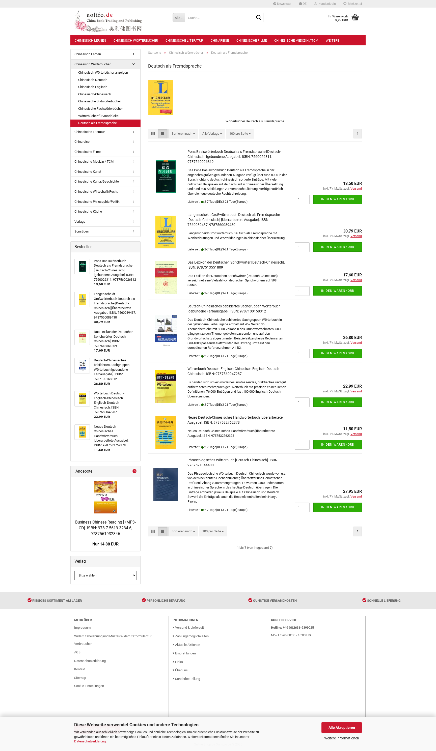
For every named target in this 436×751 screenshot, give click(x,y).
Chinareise (220, 40)
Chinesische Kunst (87, 172)
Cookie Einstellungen (89, 686)
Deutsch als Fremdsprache (97, 123)
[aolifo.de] (119, 21)
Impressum (82, 627)
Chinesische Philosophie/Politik (97, 202)
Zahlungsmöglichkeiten (191, 636)
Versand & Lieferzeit (189, 627)
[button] (302, 4)
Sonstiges (81, 231)
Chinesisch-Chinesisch (94, 94)
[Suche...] (258, 17)
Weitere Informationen (341, 738)
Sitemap (80, 678)
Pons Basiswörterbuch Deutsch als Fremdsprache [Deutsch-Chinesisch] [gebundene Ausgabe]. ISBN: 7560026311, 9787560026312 (234, 157)
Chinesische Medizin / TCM (296, 40)
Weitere (332, 40)
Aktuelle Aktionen (187, 645)
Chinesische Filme (251, 40)
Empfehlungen (185, 653)
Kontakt (79, 669)
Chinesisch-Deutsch (92, 80)
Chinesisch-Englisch (92, 87)
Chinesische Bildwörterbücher (99, 101)
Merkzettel (354, 4)
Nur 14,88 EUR (105, 544)
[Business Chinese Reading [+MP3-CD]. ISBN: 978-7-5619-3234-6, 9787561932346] (105, 497)
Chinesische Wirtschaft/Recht (96, 191)
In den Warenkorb (337, 199)
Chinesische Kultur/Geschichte (96, 181)
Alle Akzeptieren (342, 728)
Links (178, 662)
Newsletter (283, 4)
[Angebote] (134, 471)
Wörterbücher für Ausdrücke (98, 116)
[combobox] (183, 134)
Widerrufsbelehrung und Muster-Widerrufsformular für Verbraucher (112, 640)
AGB (77, 652)
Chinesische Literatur (184, 40)
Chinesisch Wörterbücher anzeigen (103, 72)
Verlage (79, 221)
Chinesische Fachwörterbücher (100, 108)
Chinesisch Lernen (90, 40)
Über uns (181, 670)
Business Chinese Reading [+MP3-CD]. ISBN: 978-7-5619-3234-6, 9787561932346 (105, 528)
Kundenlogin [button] (326, 4)
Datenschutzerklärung (90, 741)
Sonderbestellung (187, 679)
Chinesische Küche (88, 211)
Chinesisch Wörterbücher (136, 40)
